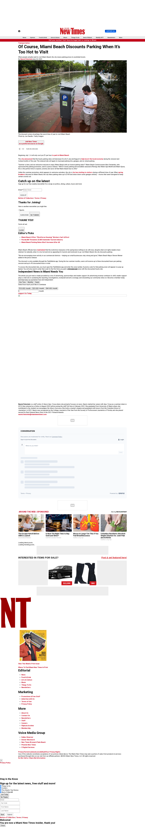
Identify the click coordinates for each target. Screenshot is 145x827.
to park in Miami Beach (60, 155)
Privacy (43, 198)
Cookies (32, 752)
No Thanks (4, 797)
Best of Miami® (7, 792)
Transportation (24, 43)
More (120, 37)
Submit (9, 815)
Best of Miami (87, 37)
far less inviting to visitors (83, 172)
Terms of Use (26, 701)
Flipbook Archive (27, 726)
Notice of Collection (25, 198)
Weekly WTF (100, 37)
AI (45, 752)
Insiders (4, 788)
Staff (23, 721)
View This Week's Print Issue (28, 664)
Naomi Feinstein (26, 59)
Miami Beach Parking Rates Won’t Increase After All (40, 242)
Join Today (4, 794)
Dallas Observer (27, 737)
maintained (41, 250)
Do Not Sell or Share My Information (31, 758)
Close (3, 826)
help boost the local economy (92, 159)
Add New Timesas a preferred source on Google (31, 143)
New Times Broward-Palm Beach (33, 742)
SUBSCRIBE (24, 215)
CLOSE (21, 230)
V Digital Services (28, 747)
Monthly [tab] (30, 282)
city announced (26, 159)
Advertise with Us (28, 699)
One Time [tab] (22, 282)
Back (2, 815)
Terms (37, 198)
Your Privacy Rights (53, 752)
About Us (24, 713)
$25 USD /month (38, 288)
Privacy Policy (26, 704)
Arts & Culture (55, 37)
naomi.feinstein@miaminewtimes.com (32, 414)
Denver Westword (28, 740)
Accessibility (39, 752)
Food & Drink (43, 37)
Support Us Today (25, 293)
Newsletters (111, 37)
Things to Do (6, 786)
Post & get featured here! (114, 557)
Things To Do (75, 37)
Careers (24, 723)
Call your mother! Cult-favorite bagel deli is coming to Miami (72, 40)
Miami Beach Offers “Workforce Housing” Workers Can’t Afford (45, 237)
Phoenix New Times (28, 745)
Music (65, 37)
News (24, 37)
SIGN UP (23, 195)
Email (20, 190)
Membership (26, 728)
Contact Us (25, 715)
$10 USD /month (24, 288)
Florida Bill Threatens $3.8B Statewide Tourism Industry (42, 240)
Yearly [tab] (37, 282)
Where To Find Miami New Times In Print (33, 667)
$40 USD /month (51, 288)
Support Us (110, 31)
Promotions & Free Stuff (30, 696)
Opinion (32, 37)
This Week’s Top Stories (10, 790)
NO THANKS (34, 215)
